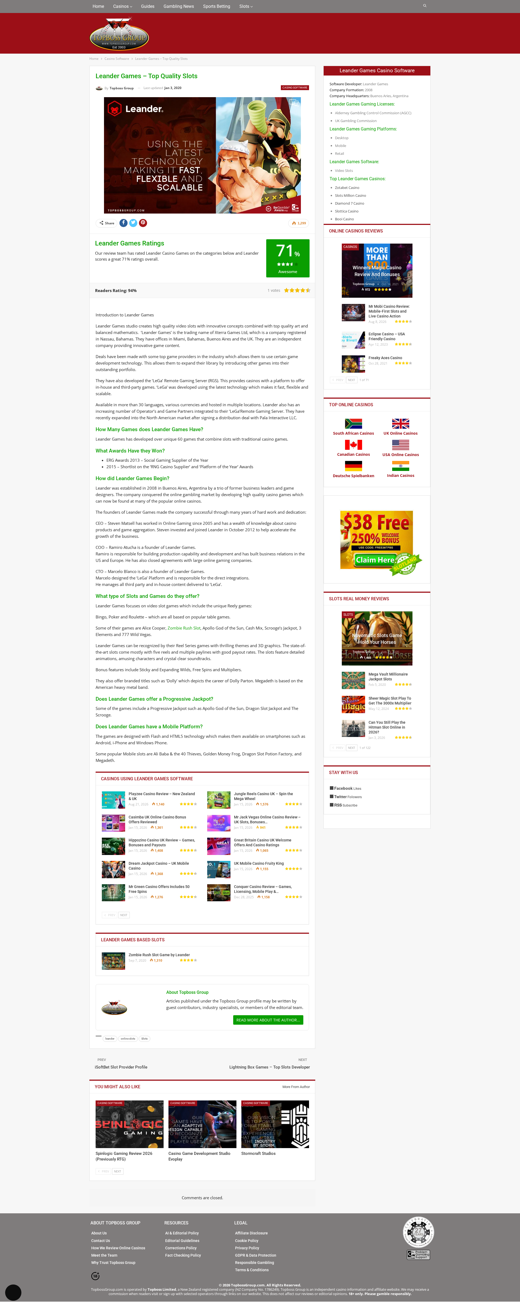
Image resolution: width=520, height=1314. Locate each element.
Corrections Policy (181, 1248)
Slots (244, 6)
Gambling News (179, 6)
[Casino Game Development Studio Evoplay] (202, 1124)
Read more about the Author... (268, 1020)
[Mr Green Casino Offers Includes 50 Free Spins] (113, 893)
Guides (147, 6)
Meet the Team (104, 1255)
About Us (99, 1233)
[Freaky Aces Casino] (353, 364)
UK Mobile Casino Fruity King (259, 863)
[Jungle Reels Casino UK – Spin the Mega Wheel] (218, 800)
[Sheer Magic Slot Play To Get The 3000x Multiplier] (353, 704)
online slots (128, 1038)
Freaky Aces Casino (385, 358)
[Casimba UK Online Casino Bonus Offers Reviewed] (113, 823)
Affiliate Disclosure (251, 1233)
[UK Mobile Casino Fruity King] (218, 869)
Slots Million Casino (350, 195)
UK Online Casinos (401, 433)
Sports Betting (216, 6)
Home (98, 6)
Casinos (121, 6)
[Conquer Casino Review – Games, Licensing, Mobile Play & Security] (218, 893)
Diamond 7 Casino (349, 203)
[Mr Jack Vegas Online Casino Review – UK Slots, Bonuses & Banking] (218, 823)
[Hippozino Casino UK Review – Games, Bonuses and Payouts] (113, 846)
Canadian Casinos (353, 454)
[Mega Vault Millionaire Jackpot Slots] (353, 680)
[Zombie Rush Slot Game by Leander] (113, 961)
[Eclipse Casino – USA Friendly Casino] (353, 340)
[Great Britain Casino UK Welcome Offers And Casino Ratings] (218, 846)
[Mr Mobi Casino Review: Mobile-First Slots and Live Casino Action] (353, 312)
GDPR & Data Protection (255, 1255)
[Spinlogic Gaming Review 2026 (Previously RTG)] (130, 1124)
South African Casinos (353, 433)
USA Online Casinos (400, 454)
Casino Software (294, 87)
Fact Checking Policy (183, 1255)
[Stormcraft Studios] (275, 1124)
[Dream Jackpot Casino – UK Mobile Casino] (113, 869)
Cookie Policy (246, 1240)
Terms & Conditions (252, 1270)
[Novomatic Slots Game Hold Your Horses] (377, 638)
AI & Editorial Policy (182, 1233)
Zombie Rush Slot (184, 628)
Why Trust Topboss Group (113, 1262)
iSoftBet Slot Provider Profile (121, 1067)
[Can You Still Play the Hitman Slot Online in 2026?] (353, 728)
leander (110, 1038)
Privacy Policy (247, 1248)
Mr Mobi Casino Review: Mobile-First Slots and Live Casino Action (389, 311)
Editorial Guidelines (182, 1240)
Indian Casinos (400, 475)
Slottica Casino (347, 211)
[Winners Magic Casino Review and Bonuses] (377, 270)
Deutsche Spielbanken (353, 475)
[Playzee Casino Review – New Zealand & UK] (113, 800)
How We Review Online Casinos (118, 1248)
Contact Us (100, 1240)
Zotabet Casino (347, 187)
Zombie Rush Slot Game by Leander (159, 955)
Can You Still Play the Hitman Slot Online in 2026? (387, 727)
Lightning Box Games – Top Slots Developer (269, 1067)
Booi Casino (344, 219)
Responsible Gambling (254, 1262)
